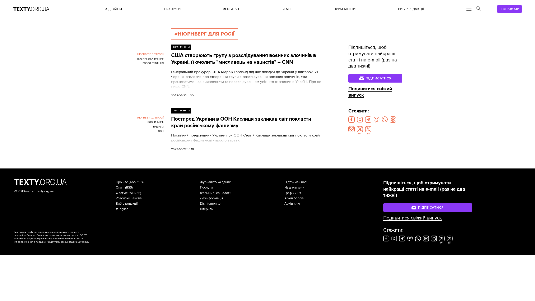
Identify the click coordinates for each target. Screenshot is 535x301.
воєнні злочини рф (150, 58)
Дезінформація (211, 198)
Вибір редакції (127, 204)
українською (44, 238)
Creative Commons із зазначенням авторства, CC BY (57, 235)
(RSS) (129, 187)
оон (161, 131)
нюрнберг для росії (150, 54)
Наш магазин (294, 187)
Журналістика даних (215, 182)
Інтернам (207, 209)
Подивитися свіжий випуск (412, 218)
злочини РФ (156, 122)
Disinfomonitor (211, 204)
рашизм (158, 126)
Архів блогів (294, 198)
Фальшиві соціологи (215, 193)
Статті (120, 187)
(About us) (136, 182)
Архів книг (292, 204)
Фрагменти (181, 47)
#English (122, 209)
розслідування (153, 63)
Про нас (122, 182)
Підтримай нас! (295, 182)
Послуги (206, 187)
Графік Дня (292, 193)
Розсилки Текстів (129, 198)
